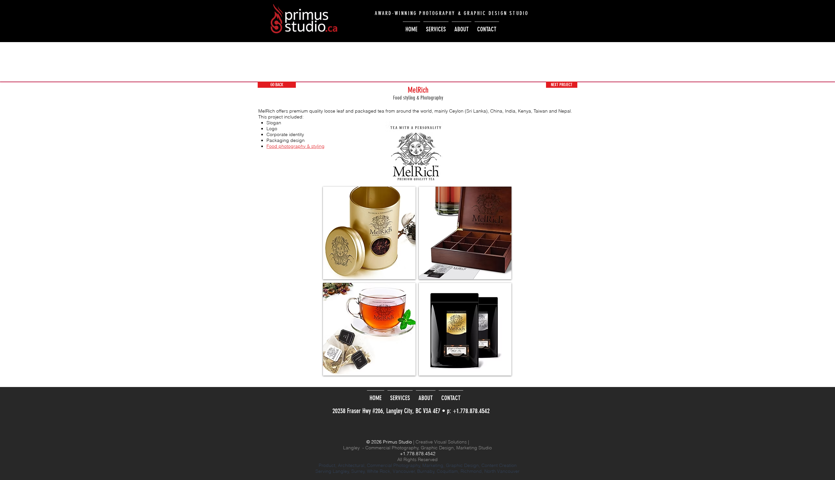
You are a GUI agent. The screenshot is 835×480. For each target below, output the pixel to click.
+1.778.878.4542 (471, 411)
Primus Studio (397, 442)
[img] (369, 232)
